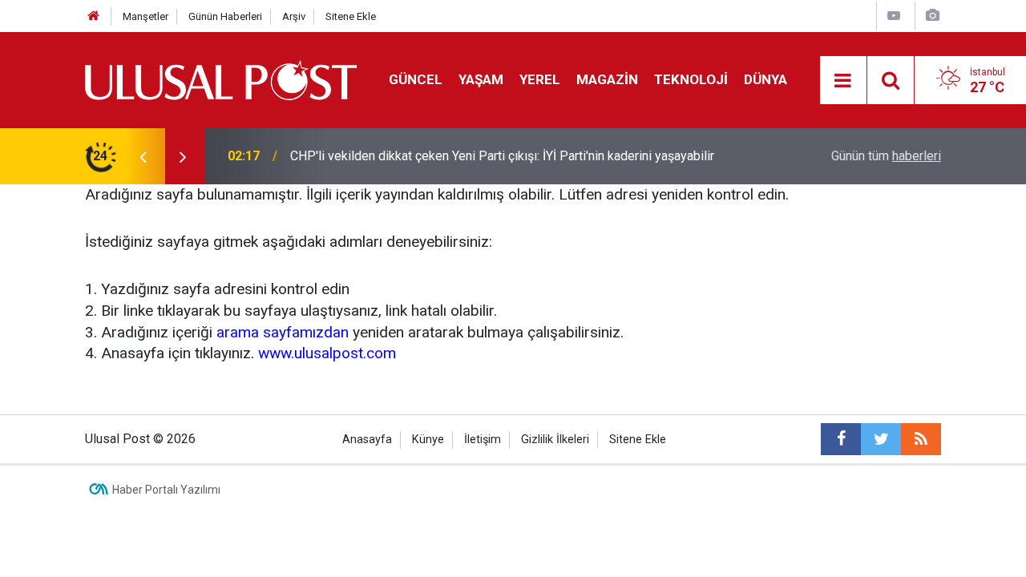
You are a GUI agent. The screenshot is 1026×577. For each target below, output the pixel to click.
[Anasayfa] (94, 16)
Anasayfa (367, 439)
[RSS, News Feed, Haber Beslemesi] (921, 439)
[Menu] (843, 81)
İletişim (482, 439)
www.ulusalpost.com (327, 353)
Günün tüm (886, 155)
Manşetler (145, 16)
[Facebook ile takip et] (841, 439)
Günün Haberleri (225, 16)
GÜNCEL (415, 79)
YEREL (539, 79)
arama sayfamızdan (282, 332)
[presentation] (143, 156)
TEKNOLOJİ (691, 79)
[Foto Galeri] (932, 15)
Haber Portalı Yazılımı (166, 489)
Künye (428, 439)
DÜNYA (765, 79)
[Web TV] (894, 15)
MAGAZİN (607, 79)
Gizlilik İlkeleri (555, 439)
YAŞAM (480, 79)
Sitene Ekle (350, 16)
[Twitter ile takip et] (881, 439)
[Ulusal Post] (221, 79)
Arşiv (293, 16)
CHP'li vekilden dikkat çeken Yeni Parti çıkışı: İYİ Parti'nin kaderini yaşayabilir (502, 155)
